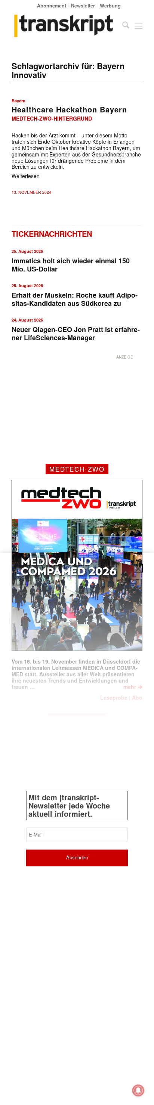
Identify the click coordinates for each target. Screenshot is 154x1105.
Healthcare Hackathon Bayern (69, 109)
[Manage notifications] (138, 1090)
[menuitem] (52, 5)
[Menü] (138, 26)
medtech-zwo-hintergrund (52, 118)
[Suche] (122, 26)
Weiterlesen (26, 176)
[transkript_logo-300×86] (64, 26)
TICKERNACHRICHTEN (52, 233)
